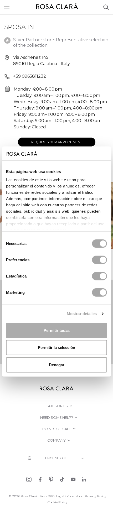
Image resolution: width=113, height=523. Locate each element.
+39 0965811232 (29, 76)
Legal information (69, 496)
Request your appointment (56, 142)
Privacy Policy (95, 496)
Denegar (56, 364)
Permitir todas (57, 330)
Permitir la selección (56, 347)
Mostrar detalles (82, 313)
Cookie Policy (57, 502)
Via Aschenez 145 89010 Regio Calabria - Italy (41, 60)
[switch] (99, 259)
